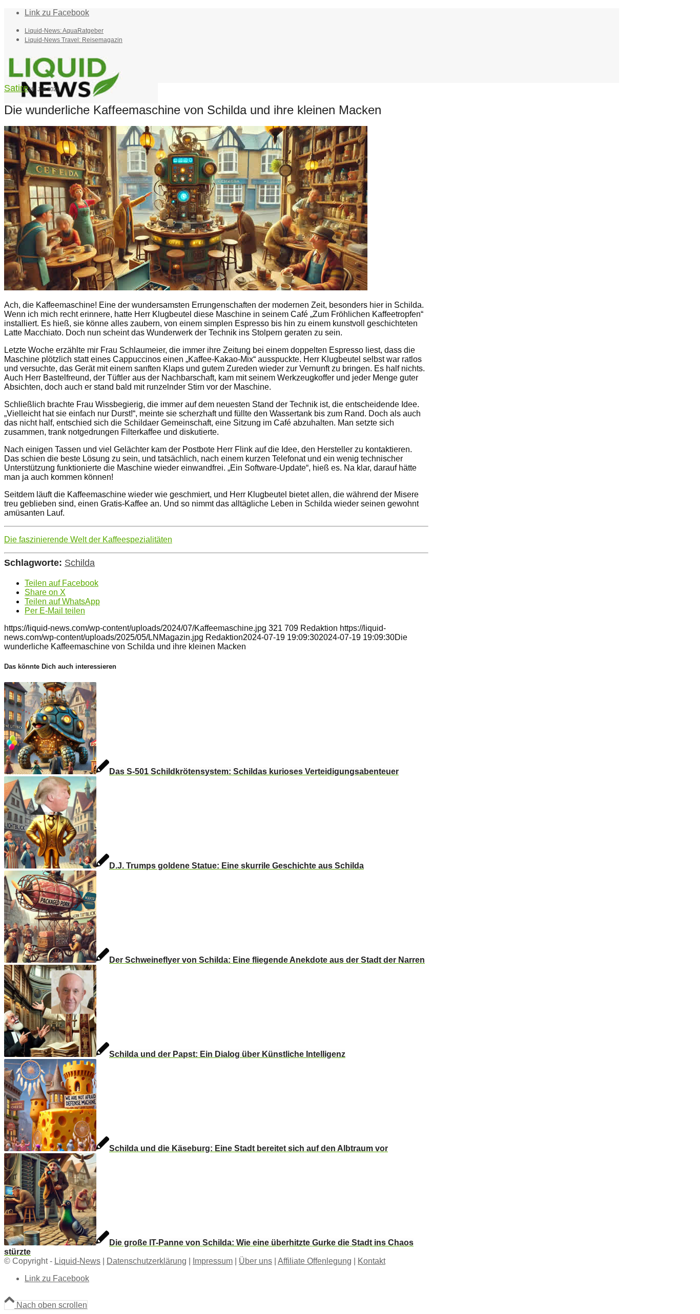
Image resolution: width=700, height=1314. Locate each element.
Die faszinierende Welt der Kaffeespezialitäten (88, 539)
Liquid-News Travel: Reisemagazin (73, 40)
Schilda (80, 563)
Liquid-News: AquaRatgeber (64, 30)
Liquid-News (77, 1261)
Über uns (255, 1261)
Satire (16, 88)
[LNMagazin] (81, 100)
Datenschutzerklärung (147, 1261)
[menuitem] (322, 30)
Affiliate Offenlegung (315, 1261)
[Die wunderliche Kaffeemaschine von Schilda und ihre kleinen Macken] (185, 287)
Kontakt (371, 1261)
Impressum (213, 1261)
